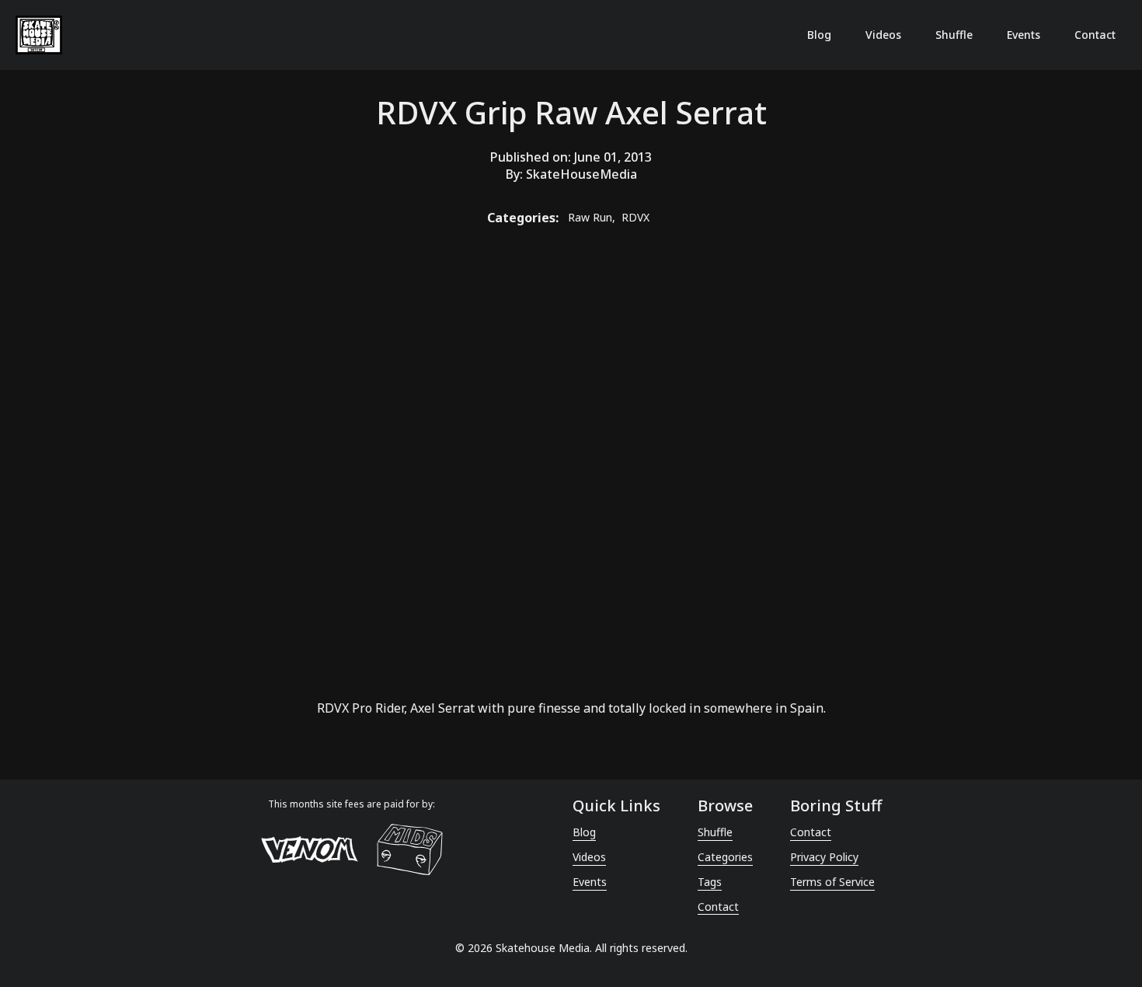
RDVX (333, 708)
